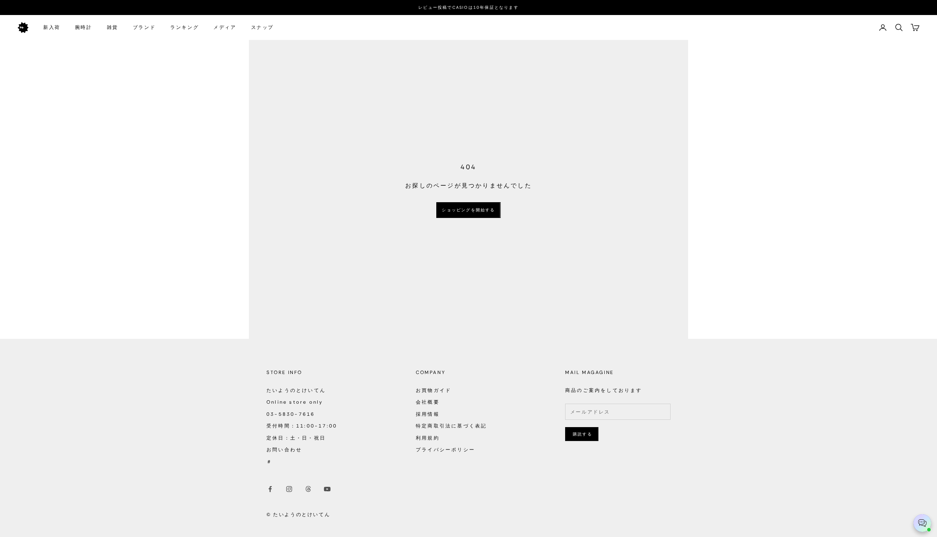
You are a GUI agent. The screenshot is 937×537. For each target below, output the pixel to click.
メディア (224, 27)
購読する (582, 434)
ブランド (144, 27)
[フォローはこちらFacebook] (270, 489)
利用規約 (428, 438)
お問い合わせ (284, 450)
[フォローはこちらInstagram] (289, 489)
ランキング (184, 27)
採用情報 (428, 414)
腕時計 (83, 27)
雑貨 (112, 27)
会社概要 (428, 402)
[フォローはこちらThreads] (308, 489)
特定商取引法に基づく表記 (451, 426)
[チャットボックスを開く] (922, 523)
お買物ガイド (433, 390)
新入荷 (51, 27)
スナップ (262, 27)
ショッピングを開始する (468, 209)
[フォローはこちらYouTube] (327, 489)
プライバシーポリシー (445, 450)
